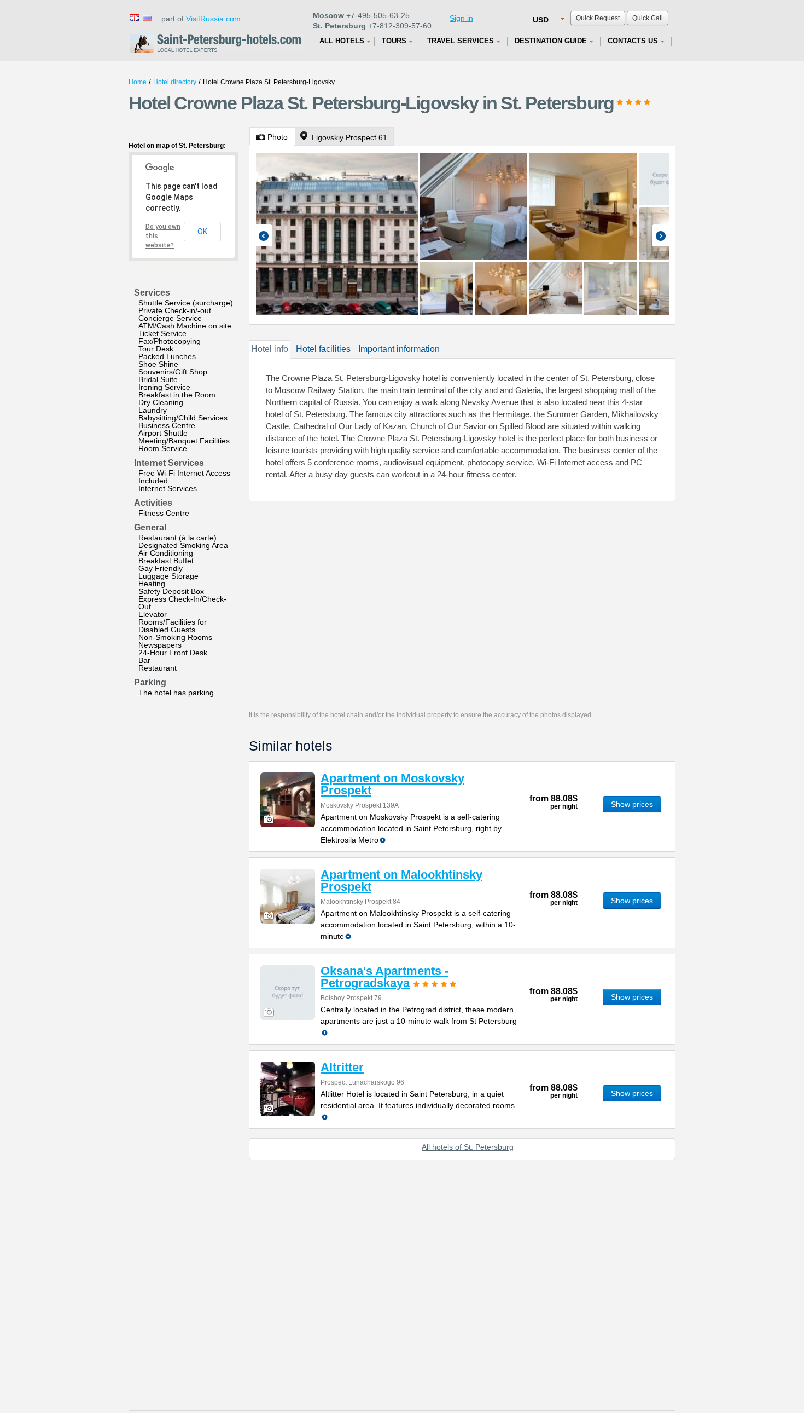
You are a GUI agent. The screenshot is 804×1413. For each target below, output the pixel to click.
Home (138, 82)
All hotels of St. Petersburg (468, 1147)
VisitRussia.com (213, 18)
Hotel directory (174, 82)
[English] (134, 17)
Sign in (461, 18)
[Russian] (146, 17)
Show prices (632, 804)
